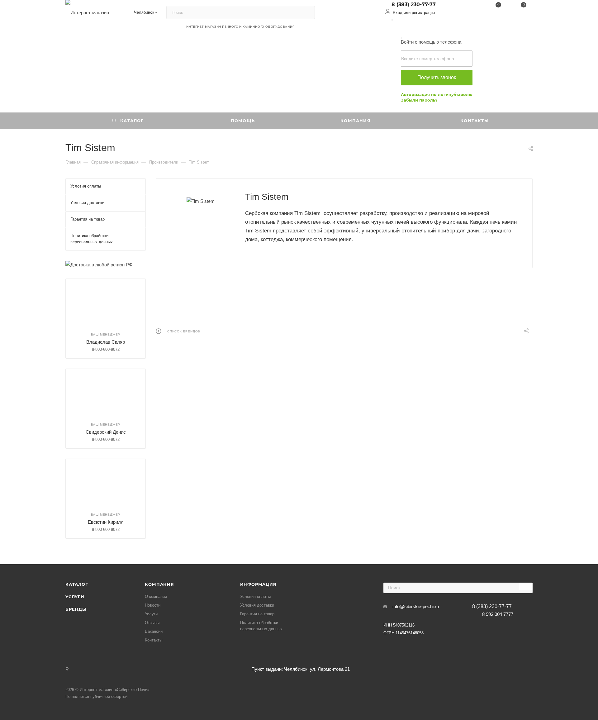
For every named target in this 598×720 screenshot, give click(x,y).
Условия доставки (257, 605)
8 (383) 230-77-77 (414, 4)
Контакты (153, 640)
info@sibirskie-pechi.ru (415, 606)
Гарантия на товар (257, 614)
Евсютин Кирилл (106, 522)
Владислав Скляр (105, 342)
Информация (258, 584)
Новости (152, 605)
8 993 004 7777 (497, 614)
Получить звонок (436, 77)
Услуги (74, 596)
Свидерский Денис (106, 432)
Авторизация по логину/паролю (436, 94)
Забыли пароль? (419, 100)
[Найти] (307, 12)
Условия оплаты (255, 596)
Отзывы (152, 622)
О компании (156, 596)
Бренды (76, 609)
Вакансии (154, 631)
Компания (159, 584)
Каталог (76, 584)
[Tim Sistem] (200, 201)
